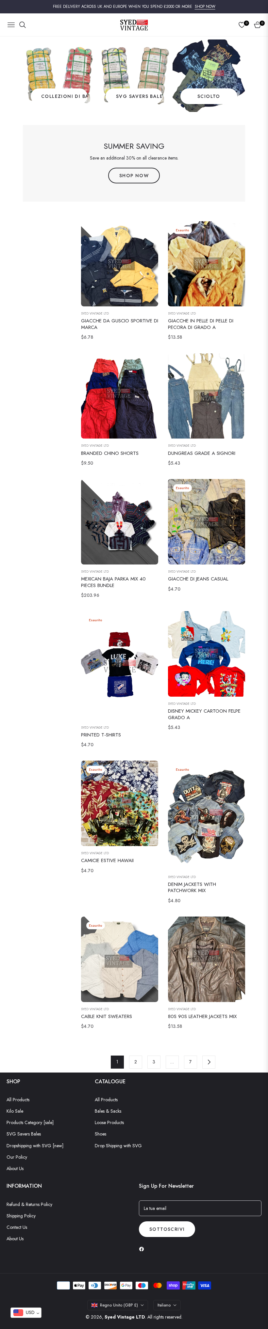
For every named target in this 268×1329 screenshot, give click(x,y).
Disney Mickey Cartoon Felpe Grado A (204, 714)
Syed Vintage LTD (95, 313)
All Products (18, 1099)
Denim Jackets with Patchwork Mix (192, 887)
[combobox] (26, 1312)
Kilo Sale (15, 1111)
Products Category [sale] (30, 1122)
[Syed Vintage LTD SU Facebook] (143, 1249)
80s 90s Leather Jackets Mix (202, 1016)
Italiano (164, 1305)
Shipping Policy (21, 1216)
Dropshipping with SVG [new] (35, 1145)
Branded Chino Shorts (110, 453)
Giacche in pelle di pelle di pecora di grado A (200, 324)
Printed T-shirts (101, 735)
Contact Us (17, 1227)
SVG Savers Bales (24, 1134)
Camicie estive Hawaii (107, 861)
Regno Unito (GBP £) (119, 1305)
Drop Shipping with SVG (118, 1145)
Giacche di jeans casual (198, 579)
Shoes (100, 1134)
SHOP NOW (205, 6)
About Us (15, 1168)
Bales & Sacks (108, 1111)
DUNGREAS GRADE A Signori (201, 453)
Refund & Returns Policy (29, 1204)
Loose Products (109, 1122)
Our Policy (17, 1157)
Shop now (134, 175)
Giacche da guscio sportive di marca (119, 324)
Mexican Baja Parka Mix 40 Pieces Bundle (113, 582)
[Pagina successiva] (208, 1062)
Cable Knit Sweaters (106, 1016)
